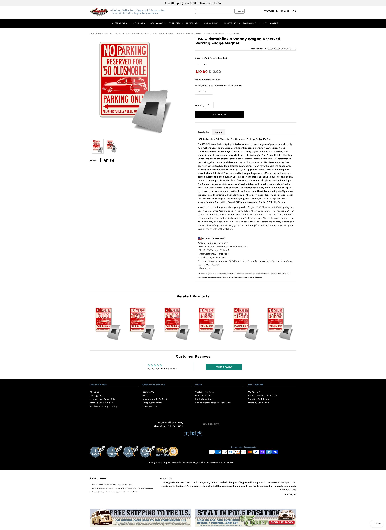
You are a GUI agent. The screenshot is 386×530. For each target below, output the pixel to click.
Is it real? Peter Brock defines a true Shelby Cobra (112, 485)
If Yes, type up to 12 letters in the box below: (218, 85)
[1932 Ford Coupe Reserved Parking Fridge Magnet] (175, 341)
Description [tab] (204, 132)
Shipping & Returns (258, 399)
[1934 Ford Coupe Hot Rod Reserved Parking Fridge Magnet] (244, 341)
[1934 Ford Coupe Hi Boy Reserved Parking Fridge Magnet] (210, 341)
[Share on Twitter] (106, 160)
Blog (265, 23)
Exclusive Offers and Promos (262, 395)
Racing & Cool (250, 23)
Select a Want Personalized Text (211, 58)
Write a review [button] (224, 366)
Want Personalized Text (207, 79)
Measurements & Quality (155, 399)
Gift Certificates (203, 395)
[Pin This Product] (112, 160)
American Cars (119, 23)
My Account (254, 391)
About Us (94, 391)
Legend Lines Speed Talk (102, 399)
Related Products (193, 296)
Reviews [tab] (218, 132)
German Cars (156, 23)
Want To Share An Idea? (102, 402)
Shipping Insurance (152, 402)
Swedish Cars (211, 23)
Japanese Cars (230, 23)
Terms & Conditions (258, 402)
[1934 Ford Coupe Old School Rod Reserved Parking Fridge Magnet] (279, 341)
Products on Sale (204, 399)
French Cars (192, 23)
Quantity (200, 105)
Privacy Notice (149, 406)
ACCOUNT (269, 10)
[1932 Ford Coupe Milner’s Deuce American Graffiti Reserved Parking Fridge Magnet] (141, 341)
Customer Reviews (204, 391)
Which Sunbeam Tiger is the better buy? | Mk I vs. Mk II (114, 492)
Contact (274, 23)
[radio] (198, 64)
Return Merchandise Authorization (213, 402)
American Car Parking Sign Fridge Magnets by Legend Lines (131, 33)
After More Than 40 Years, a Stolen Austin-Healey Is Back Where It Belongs (122, 488)
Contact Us (148, 391)
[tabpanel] (245, 208)
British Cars (138, 23)
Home (93, 33)
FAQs (145, 395)
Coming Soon (96, 395)
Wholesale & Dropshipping (103, 406)
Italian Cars (174, 23)
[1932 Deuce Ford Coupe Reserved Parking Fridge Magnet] (107, 341)
